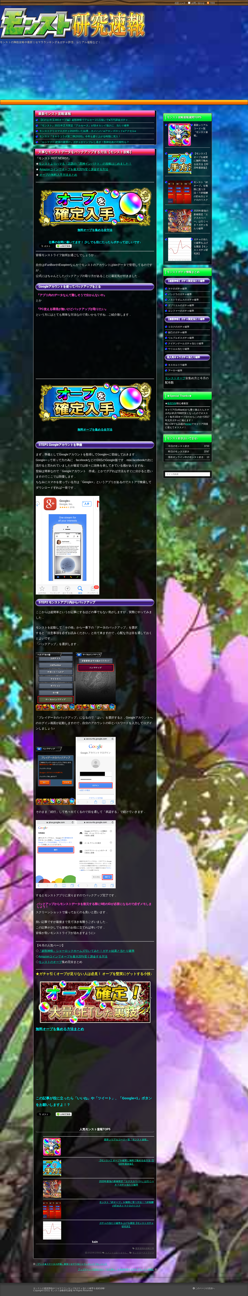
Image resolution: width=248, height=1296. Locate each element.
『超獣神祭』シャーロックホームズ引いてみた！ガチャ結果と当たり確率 (87, 950)
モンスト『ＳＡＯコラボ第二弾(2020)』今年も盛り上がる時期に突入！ (80, 136)
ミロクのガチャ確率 (178, 326)
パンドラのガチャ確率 (180, 294)
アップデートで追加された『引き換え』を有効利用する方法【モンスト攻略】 (116, 1269)
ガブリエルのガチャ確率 (181, 305)
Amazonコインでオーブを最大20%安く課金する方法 (73, 169)
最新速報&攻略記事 (144, 1248)
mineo (188, 424)
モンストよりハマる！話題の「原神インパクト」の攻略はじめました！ (85, 163)
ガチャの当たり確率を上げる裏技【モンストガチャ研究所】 (201, 246)
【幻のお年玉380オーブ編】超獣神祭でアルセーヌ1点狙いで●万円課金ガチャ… (85, 119)
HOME (35, 108)
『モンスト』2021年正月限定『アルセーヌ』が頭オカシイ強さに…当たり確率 (84, 125)
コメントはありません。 (117, 1253)
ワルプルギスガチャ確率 (181, 337)
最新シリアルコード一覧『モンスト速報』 (126, 1139)
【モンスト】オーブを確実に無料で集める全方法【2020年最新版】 (201, 160)
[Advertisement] (124, 72)
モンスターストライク (47, 108)
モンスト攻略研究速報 (61, 1290)
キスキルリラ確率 (177, 365)
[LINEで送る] (64, 245)
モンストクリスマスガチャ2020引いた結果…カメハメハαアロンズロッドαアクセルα (87, 130)
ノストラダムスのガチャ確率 (183, 299)
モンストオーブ (175, 378)
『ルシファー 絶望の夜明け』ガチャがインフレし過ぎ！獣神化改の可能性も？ (84, 142)
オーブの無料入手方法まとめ (58, 174)
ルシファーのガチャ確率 (181, 310)
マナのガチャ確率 (177, 288)
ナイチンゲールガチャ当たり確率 (186, 343)
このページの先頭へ (205, 1288)
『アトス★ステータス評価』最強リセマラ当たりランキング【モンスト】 (71, 1264)
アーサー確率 (175, 370)
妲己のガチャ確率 (177, 332)
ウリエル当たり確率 (178, 349)
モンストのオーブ (50, 962)
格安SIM (171, 403)
